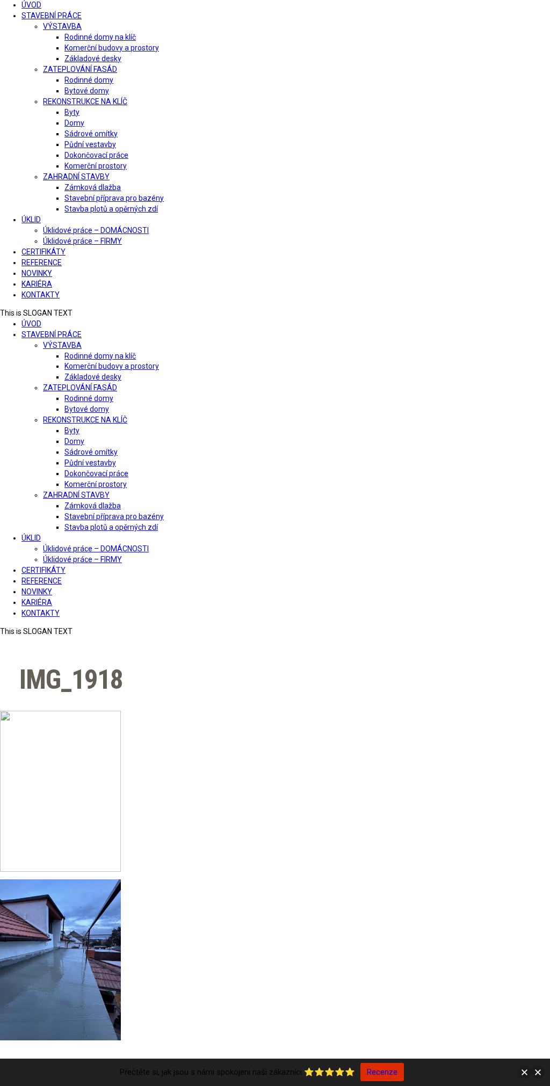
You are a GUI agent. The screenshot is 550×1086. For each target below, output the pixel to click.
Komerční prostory (95, 166)
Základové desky (92, 58)
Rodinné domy (88, 80)
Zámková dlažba (92, 187)
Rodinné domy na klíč (100, 37)
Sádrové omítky (91, 133)
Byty (71, 112)
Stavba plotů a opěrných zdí (111, 209)
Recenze (382, 1072)
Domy (74, 123)
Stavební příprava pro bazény (114, 198)
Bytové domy (86, 90)
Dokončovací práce (96, 155)
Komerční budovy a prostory (111, 47)
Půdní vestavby (90, 144)
